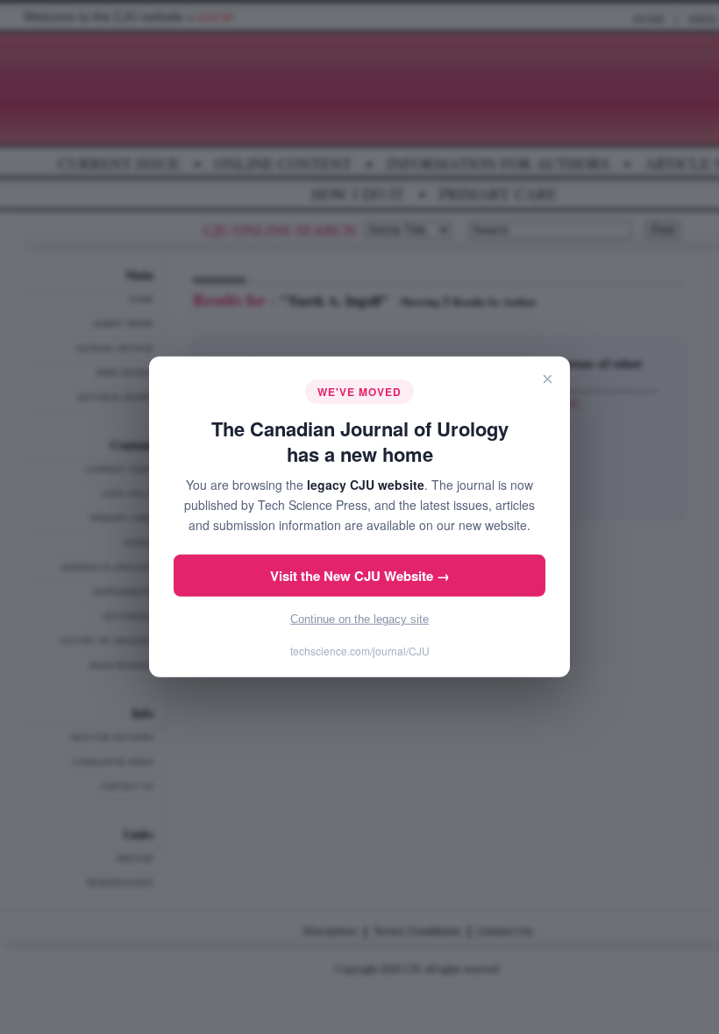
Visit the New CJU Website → (360, 575)
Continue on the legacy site (359, 619)
